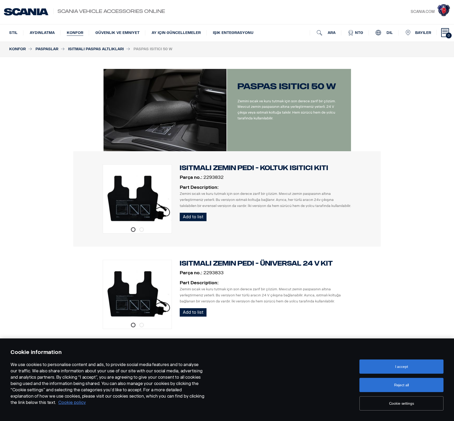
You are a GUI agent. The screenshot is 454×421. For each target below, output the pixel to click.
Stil (13, 33)
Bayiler (423, 33)
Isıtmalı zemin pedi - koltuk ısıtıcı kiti (254, 168)
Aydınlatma (42, 33)
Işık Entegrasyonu (233, 33)
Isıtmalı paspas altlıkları (96, 49)
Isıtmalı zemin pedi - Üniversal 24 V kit (256, 263)
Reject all (401, 385)
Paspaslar (46, 49)
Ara (331, 33)
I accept (401, 366)
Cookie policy (72, 402)
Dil (389, 33)
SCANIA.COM (423, 11)
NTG (358, 33)
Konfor (75, 33)
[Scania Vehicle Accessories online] (26, 11)
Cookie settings (401, 403)
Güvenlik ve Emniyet (117, 33)
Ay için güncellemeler (176, 33)
